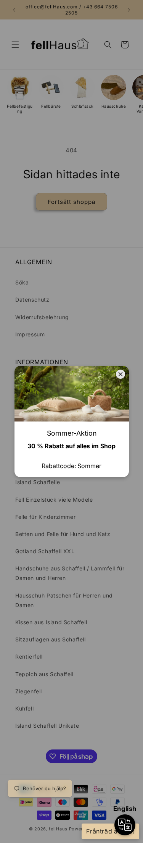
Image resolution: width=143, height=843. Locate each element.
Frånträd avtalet (110, 831)
